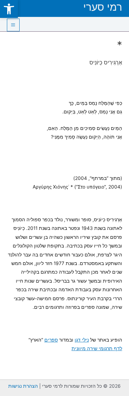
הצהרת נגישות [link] (23, 386)
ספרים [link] (51, 340)
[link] (9, 9)
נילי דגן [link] (82, 340)
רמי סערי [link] (102, 7)
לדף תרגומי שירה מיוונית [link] (97, 348)
